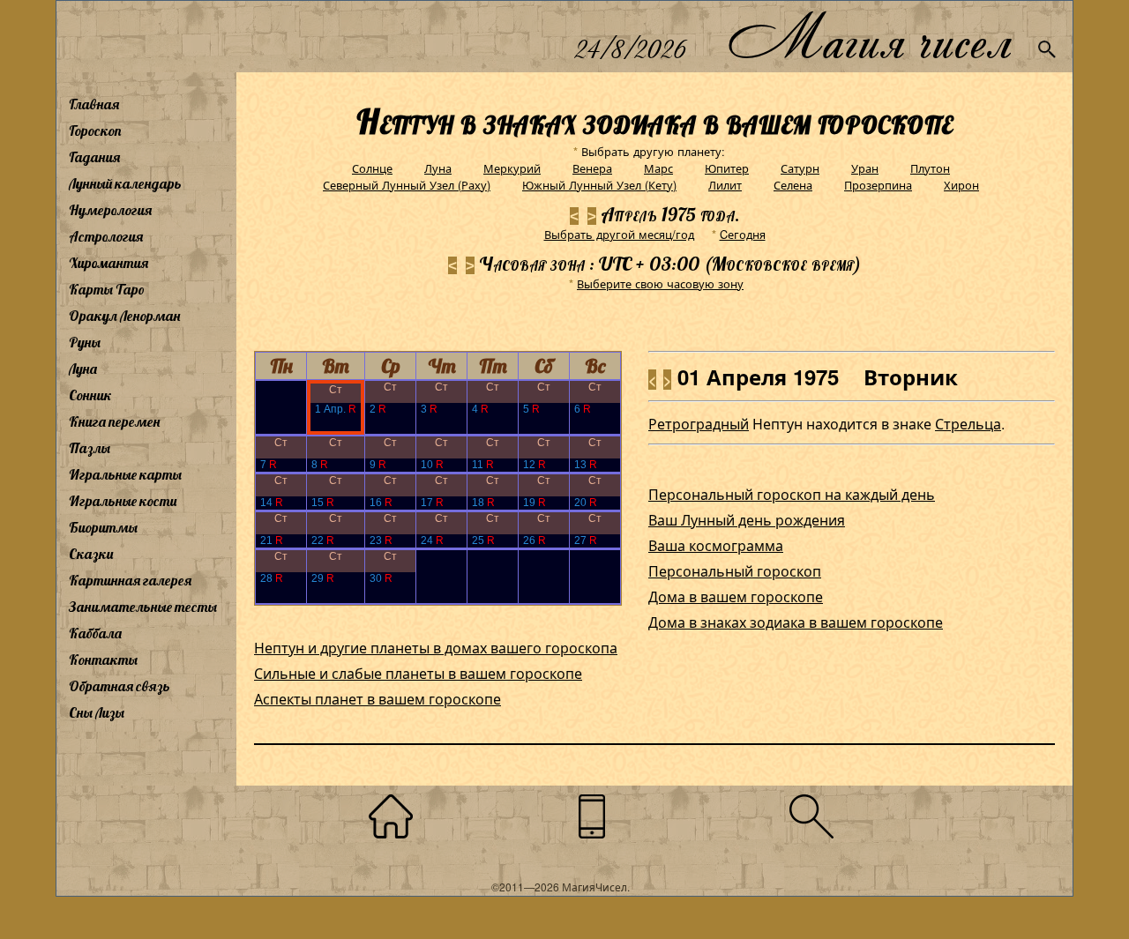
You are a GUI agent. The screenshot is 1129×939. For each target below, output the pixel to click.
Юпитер (727, 168)
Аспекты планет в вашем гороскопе (377, 699)
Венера (592, 168)
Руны (85, 342)
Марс (658, 168)
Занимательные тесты (143, 606)
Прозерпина (878, 184)
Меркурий (512, 168)
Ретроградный (698, 424)
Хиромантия (108, 263)
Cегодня (743, 234)
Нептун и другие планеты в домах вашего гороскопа (435, 647)
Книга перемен (114, 421)
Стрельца (968, 424)
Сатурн (800, 168)
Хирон (961, 184)
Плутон (930, 168)
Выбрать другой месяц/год (619, 234)
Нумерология (110, 210)
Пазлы (89, 448)
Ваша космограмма (715, 545)
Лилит (725, 184)
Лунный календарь (125, 183)
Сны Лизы (96, 712)
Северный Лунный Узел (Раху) (406, 184)
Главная (94, 104)
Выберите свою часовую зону (660, 283)
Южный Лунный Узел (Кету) (599, 184)
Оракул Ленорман (124, 315)
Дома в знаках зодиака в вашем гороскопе (795, 622)
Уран (865, 168)
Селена (793, 184)
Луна (83, 368)
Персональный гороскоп (734, 571)
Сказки (91, 554)
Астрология (106, 236)
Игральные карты (125, 474)
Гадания (94, 157)
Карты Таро (107, 289)
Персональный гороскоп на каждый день (791, 494)
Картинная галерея (130, 580)
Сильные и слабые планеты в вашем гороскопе (418, 673)
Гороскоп (95, 130)
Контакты (103, 659)
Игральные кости (122, 501)
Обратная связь (119, 686)
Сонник (90, 395)
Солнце (372, 168)
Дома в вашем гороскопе (735, 596)
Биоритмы (103, 527)
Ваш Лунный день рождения (746, 520)
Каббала (95, 633)
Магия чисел (869, 36)
